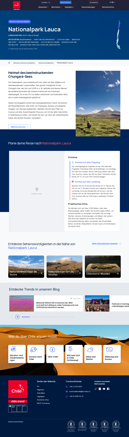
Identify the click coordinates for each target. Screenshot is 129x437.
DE (111, 2)
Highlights (69, 7)
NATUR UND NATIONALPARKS (29, 42)
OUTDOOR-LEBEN (63, 39)
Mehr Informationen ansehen (105, 243)
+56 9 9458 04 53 (76, 396)
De (38, 386)
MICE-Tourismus (43, 403)
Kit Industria (94, 2)
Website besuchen (18, 127)
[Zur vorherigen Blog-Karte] (12, 317)
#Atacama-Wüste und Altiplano (19, 21)
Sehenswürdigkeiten (46, 63)
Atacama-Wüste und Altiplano (24, 63)
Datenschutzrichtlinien (15, 422)
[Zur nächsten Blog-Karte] (17, 317)
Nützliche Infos (108, 7)
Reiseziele (42, 7)
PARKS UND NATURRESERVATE (44, 39)
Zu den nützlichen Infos (107, 337)
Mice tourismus (66, 2)
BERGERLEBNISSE (26, 39)
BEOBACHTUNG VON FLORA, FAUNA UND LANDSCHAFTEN (40, 45)
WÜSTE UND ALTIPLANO (30, 35)
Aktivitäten (55, 7)
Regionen (40, 390)
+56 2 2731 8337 (75, 387)
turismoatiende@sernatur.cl (79, 391)
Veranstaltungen (88, 7)
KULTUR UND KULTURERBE (50, 42)
